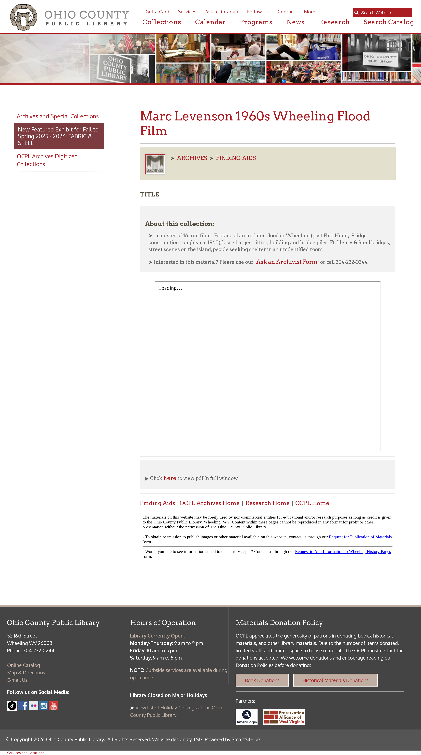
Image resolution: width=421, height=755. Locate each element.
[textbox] (384, 12)
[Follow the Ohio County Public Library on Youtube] (53, 708)
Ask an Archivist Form (287, 261)
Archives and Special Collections (58, 116)
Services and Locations (25, 753)
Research (334, 22)
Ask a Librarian (221, 11)
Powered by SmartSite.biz (232, 739)
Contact (286, 11)
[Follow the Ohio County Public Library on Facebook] (23, 708)
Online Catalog (23, 665)
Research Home (267, 503)
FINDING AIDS (236, 158)
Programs (256, 22)
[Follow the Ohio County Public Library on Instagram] (43, 708)
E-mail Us (17, 680)
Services (187, 11)
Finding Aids (157, 503)
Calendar (210, 22)
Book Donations (262, 680)
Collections (162, 22)
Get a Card (157, 11)
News (296, 22)
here (169, 478)
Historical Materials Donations (335, 680)
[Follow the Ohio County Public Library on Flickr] (33, 708)
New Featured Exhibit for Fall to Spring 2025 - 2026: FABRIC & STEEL (58, 136)
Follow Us (258, 11)
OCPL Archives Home (210, 503)
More (309, 11)
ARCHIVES (192, 158)
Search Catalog (389, 22)
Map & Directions (26, 672)
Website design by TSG (177, 739)
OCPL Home (312, 503)
